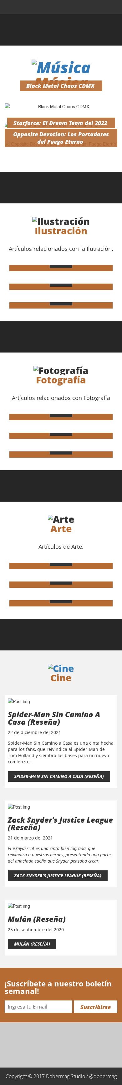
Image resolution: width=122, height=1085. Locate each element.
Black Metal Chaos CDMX (60, 86)
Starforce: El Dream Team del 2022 (60, 123)
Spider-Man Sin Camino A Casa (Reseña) (59, 776)
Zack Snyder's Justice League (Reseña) (57, 875)
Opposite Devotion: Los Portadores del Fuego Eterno (61, 137)
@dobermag (103, 1076)
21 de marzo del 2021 (30, 838)
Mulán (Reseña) (32, 944)
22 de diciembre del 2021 (34, 732)
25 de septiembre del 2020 (36, 929)
